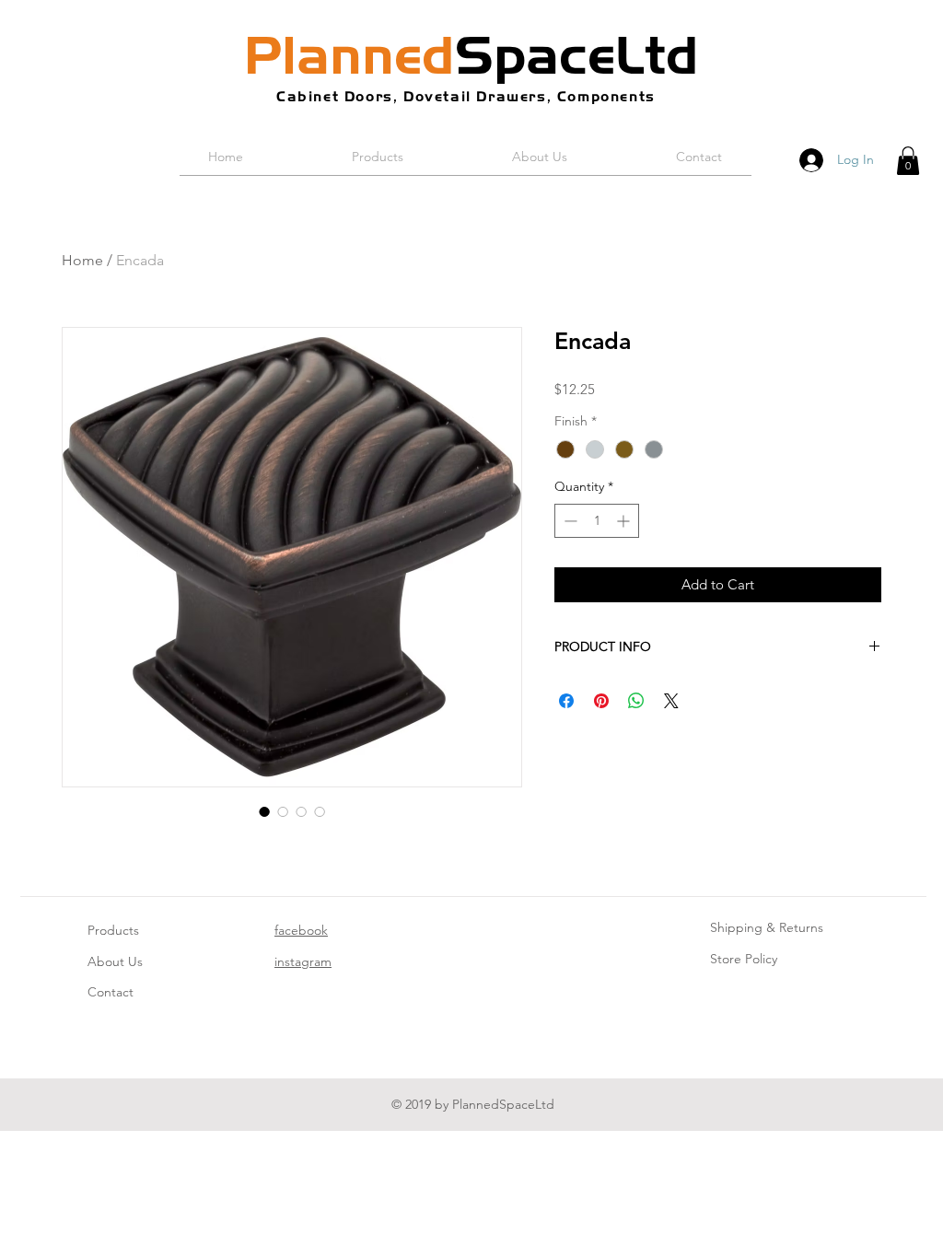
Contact (110, 992)
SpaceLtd (471, 55)
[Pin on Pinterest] (601, 701)
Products (113, 930)
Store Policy (743, 958)
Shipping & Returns (766, 927)
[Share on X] (671, 701)
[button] (908, 160)
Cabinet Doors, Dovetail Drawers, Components (466, 96)
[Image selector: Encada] (264, 811)
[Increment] (624, 521)
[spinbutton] (596, 521)
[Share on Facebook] (566, 701)
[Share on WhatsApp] (636, 701)
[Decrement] (568, 521)
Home (82, 260)
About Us (115, 961)
